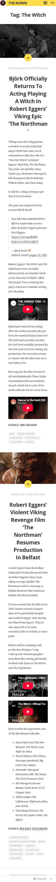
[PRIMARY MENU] (45, 3)
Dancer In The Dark (26, 434)
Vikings (40, 854)
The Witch (30, 442)
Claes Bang (30, 846)
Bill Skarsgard (16, 846)
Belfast (41, 841)
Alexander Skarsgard (19, 837)
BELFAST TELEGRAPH (33, 828)
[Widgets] (52, 3)
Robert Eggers (16, 438)
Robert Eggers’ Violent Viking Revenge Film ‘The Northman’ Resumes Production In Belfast (28, 531)
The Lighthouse (32, 438)
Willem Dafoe (15, 858)
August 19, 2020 (38, 255)
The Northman (16, 442)
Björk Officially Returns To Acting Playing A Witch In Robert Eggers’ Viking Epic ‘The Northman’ (28, 105)
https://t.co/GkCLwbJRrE (24, 241)
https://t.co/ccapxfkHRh (24, 237)
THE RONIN (17, 2)
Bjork (12, 434)
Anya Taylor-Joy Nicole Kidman (22, 841)
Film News (42, 68)
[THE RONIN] (3, 3)
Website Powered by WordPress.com (28, 875)
